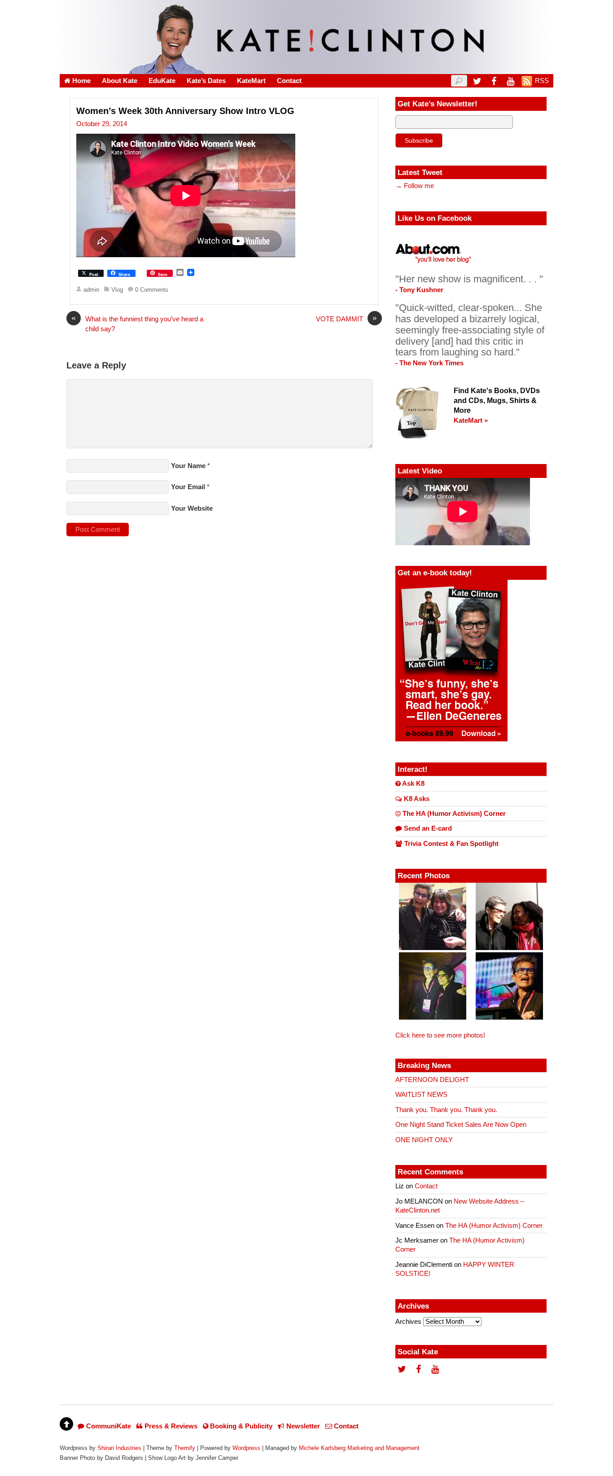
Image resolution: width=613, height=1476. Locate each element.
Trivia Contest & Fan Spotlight (451, 843)
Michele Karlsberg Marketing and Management (359, 1448)
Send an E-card (427, 828)
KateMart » (471, 420)
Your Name (188, 465)
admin (91, 289)
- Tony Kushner (419, 289)
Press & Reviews (170, 1426)
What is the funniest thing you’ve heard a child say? (137, 324)
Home (80, 80)
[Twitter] (477, 80)
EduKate (162, 80)
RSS (542, 80)
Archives (408, 1321)
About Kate (119, 80)
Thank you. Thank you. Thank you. (446, 1109)
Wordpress (246, 1448)
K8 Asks (415, 798)
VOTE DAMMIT (346, 319)
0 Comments (151, 289)
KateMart (251, 80)
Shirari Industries (119, 1448)
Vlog (117, 289)
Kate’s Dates (206, 80)
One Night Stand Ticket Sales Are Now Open (460, 1124)
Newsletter (302, 1426)
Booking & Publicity (240, 1426)
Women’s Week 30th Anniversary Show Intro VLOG (185, 111)
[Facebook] (493, 80)
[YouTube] (510, 80)
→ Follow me (414, 185)
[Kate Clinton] (306, 68)
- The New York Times (429, 363)
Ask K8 (413, 783)
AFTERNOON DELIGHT (432, 1079)
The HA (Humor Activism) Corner (453, 813)
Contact (289, 80)
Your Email (188, 487)
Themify (184, 1448)
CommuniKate (107, 1426)
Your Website (192, 508)
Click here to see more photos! (440, 1035)
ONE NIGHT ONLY (424, 1139)
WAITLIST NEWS (421, 1094)
